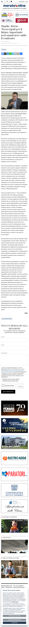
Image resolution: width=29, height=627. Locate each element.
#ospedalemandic (7, 318)
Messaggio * (4, 353)
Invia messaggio (8, 391)
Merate (4, 49)
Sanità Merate (5, 41)
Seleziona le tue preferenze (14, 619)
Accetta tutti (14, 622)
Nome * (3, 337)
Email (2, 345)
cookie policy (14, 602)
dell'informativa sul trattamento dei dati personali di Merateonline (12, 371)
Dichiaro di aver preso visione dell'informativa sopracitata (10, 379)
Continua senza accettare (15, 615)
